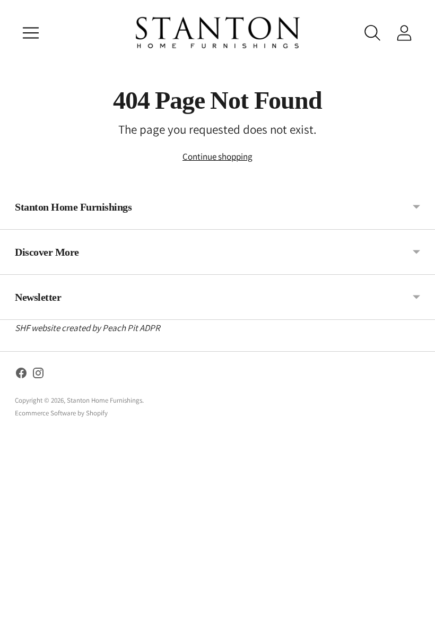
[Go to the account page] (404, 33)
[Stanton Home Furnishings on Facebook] (21, 375)
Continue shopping (217, 156)
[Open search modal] (372, 33)
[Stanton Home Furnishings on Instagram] (38, 375)
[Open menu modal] (31, 33)
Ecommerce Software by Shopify (61, 413)
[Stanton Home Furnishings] (217, 33)
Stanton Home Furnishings (104, 400)
